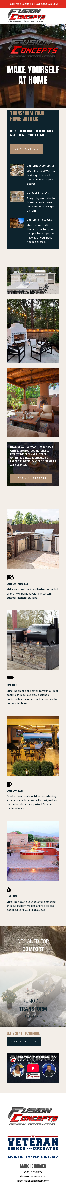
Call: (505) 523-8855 (47, 4)
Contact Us (26, 148)
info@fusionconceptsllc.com (33, 1180)
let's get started (31, 478)
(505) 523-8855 (33, 1172)
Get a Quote (24, 1041)
